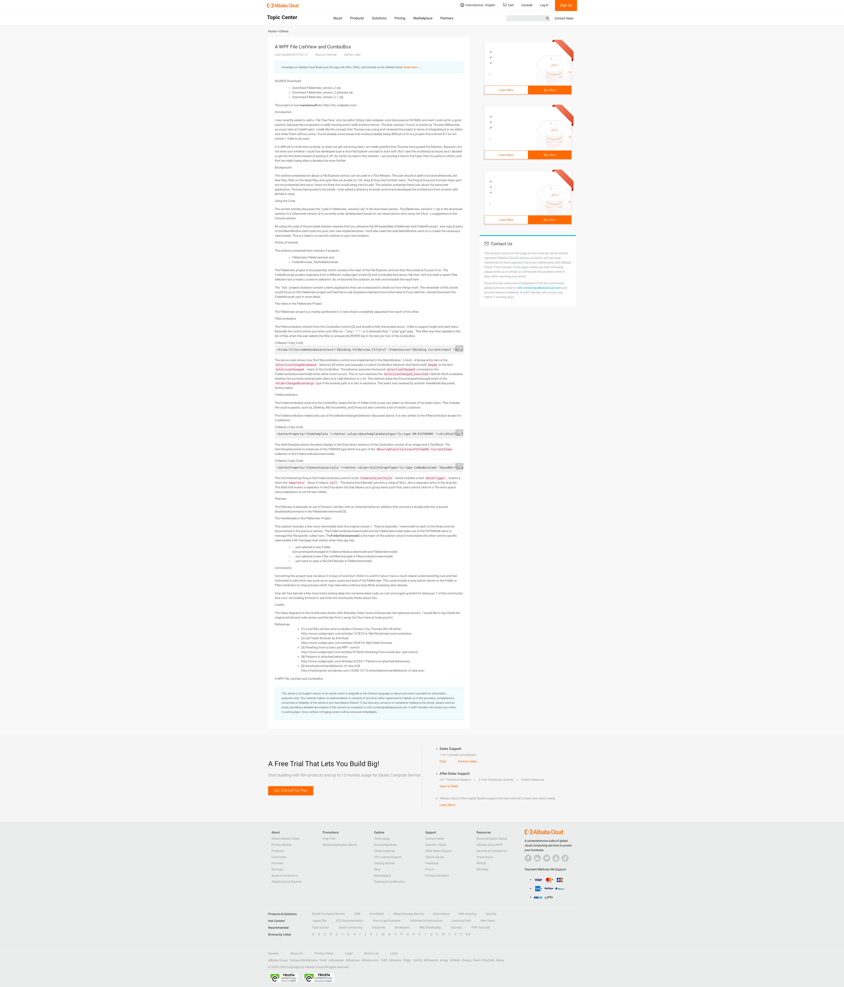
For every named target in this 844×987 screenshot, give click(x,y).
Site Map (482, 869)
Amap (444, 960)
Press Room (485, 857)
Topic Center (320, 927)
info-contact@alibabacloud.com (539, 287)
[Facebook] (528, 858)
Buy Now (549, 90)
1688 (383, 960)
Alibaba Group (278, 960)
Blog (377, 869)
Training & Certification (389, 881)
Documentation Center (492, 838)
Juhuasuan (336, 960)
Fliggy (407, 960)
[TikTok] (565, 858)
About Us (296, 953)
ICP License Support (388, 857)
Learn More (506, 90)
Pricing (400, 18)
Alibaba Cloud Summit (286, 881)
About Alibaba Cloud (285, 838)
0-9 (468, 934)
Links (394, 953)
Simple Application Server (340, 844)
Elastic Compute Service (328, 914)
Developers (402, 927)
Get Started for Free (290, 790)
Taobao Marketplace (303, 960)
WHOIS (481, 863)
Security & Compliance (492, 851)
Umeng (466, 960)
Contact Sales (564, 18)
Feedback (431, 863)
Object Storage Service (408, 914)
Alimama (395, 960)
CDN (357, 914)
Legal (349, 953)
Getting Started (384, 863)
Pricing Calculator (437, 875)
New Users (487, 920)
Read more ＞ (412, 67)
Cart (511, 5)
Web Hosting (467, 914)
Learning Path (461, 920)
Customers (278, 857)
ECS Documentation (349, 920)
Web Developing (430, 927)
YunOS (417, 960)
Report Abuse (434, 857)
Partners (446, 18)
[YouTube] (555, 858)
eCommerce (441, 914)
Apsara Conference (284, 875)
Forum (429, 869)
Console (526, 5)
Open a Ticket (449, 786)
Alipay (500, 960)
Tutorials (456, 927)
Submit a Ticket (435, 844)
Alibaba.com (369, 960)
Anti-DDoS (377, 914)
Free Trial (329, 838)
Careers (273, 953)
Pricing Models (281, 844)
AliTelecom (431, 960)
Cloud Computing (350, 927)
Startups (277, 869)
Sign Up (566, 5)
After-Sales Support (438, 851)
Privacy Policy (324, 953)
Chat (443, 761)
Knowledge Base (385, 844)
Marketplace (422, 18)
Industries (378, 927)
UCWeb (455, 960)
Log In (544, 5)
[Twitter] (546, 858)
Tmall (322, 960)
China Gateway (384, 851)
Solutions (379, 18)
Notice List (371, 953)
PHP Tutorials (480, 927)
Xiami (477, 960)
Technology (382, 838)
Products (357, 18)
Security (491, 914)
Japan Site (319, 920)
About (337, 18)
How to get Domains (386, 920)
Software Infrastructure (426, 920)
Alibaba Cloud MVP (490, 844)
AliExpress (353, 960)
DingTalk (488, 960)
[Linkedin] (537, 858)
